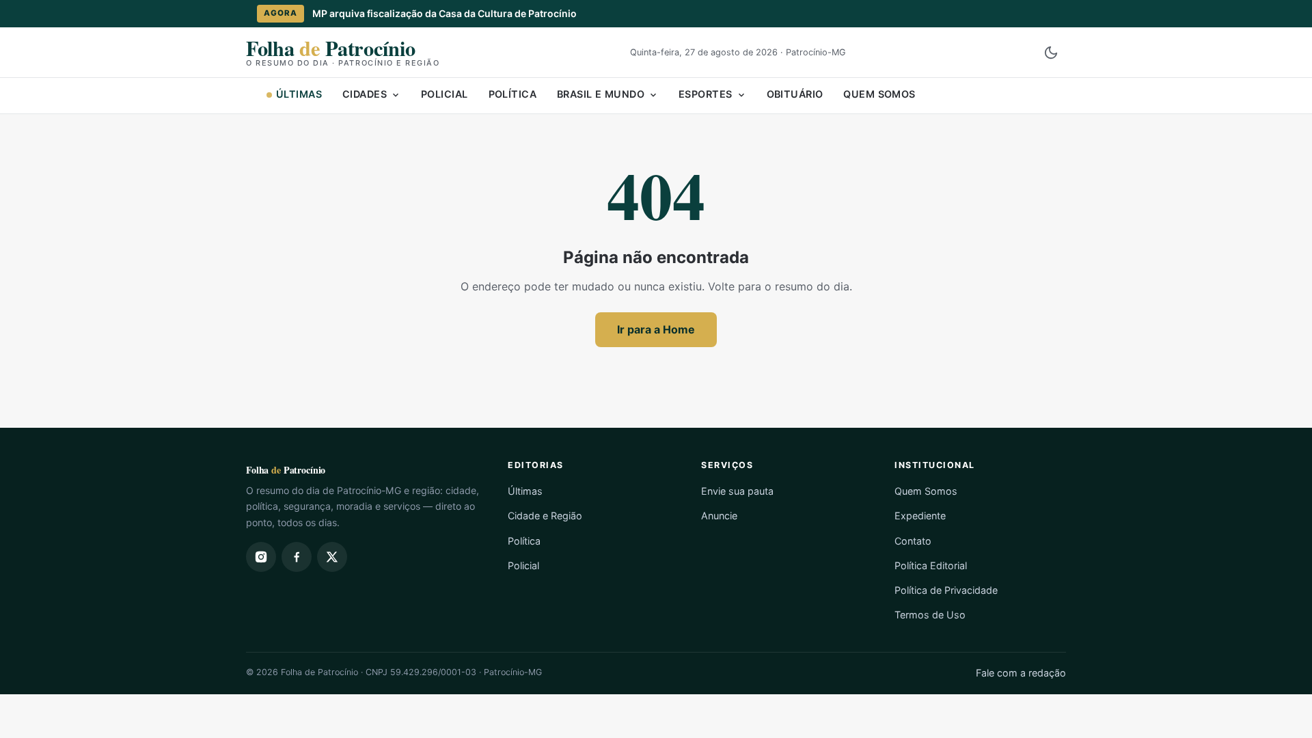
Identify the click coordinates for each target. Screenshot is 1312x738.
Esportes (705, 94)
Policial (444, 94)
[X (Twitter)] (332, 557)
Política (512, 94)
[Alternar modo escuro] (1051, 53)
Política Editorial (930, 565)
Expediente (920, 515)
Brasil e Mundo (600, 94)
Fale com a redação (1021, 673)
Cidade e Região (545, 515)
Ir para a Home (656, 329)
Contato (912, 541)
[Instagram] (261, 557)
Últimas (299, 94)
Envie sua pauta (737, 491)
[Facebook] (297, 557)
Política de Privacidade (946, 590)
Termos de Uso (930, 614)
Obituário (795, 94)
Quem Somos (879, 94)
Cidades (364, 94)
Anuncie (719, 515)
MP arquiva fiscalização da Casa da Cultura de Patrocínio (444, 13)
